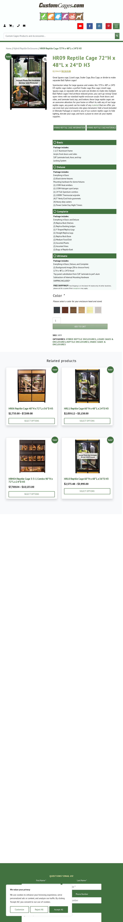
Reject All (39, 909)
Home (8, 48)
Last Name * (82, 880)
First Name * (41, 880)
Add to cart (80, 326)
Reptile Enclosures (78, 342)
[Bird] (65, 16)
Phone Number (82, 894)
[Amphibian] (58, 16)
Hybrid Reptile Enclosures (26, 48)
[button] (45, 59)
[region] (39, 900)
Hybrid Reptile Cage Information (69, 127)
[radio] (56, 310)
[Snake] (72, 16)
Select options (31, 421)
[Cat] (50, 16)
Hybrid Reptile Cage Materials (101, 127)
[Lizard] (43, 16)
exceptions (76, 288)
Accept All (58, 909)
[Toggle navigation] (116, 26)
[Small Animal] (80, 16)
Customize (19, 909)
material (95, 105)
